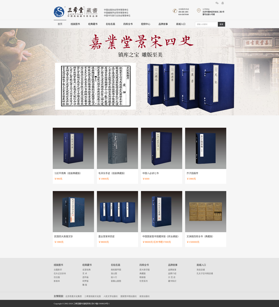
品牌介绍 (172, 273)
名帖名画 (110, 24)
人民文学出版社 (110, 296)
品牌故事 (163, 24)
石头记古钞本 (60, 273)
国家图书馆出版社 (128, 296)
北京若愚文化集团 (73, 296)
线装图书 (75, 24)
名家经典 (86, 270)
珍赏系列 (144, 281)
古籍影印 (58, 270)
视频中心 (145, 24)
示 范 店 (171, 277)
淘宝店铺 (201, 270)
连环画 (85, 277)
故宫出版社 (145, 296)
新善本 (57, 281)
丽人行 (114, 277)
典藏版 (143, 273)
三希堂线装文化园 (92, 296)
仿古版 (57, 277)
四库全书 (128, 24)
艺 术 (84, 273)
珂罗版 (85, 281)
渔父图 (114, 273)
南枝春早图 (116, 270)
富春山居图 (116, 281)
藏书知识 (172, 281)
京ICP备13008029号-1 (100, 303)
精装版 (143, 277)
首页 (60, 24)
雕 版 (84, 285)
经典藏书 (93, 24)
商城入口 (180, 24)
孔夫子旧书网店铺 (205, 273)
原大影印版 (145, 270)
